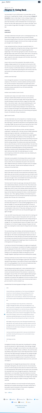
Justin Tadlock (6, 2)
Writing (10, 392)
